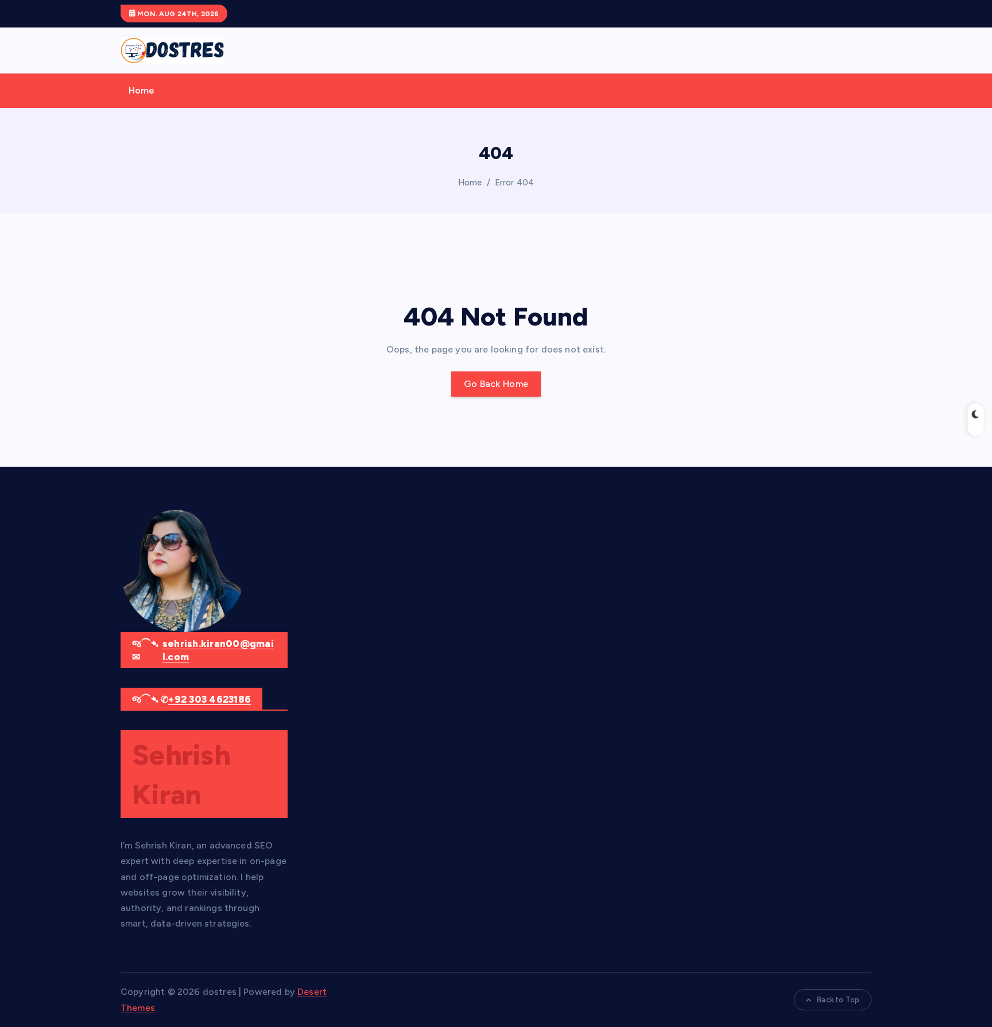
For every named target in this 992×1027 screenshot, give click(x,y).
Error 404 (514, 182)
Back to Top (838, 999)
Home (142, 90)
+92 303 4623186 (209, 699)
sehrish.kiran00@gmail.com (218, 650)
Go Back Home (496, 383)
